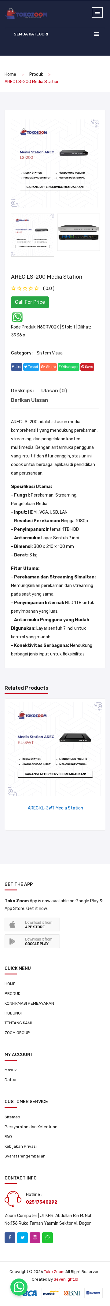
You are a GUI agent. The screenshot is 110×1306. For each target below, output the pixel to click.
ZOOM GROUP (17, 1032)
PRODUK (12, 993)
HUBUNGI (13, 1013)
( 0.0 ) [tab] (48, 288)
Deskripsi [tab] (22, 390)
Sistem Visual (50, 353)
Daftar (11, 1079)
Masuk (11, 1070)
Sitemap (12, 1117)
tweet (32, 367)
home (10, 74)
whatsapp (70, 367)
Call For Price (30, 302)
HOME (10, 983)
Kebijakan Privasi (21, 1146)
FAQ (8, 1136)
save (88, 367)
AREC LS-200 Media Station (46, 276)
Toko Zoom (54, 1271)
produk (36, 74)
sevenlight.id (66, 1279)
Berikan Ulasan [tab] (29, 400)
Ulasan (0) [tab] (54, 390)
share (50, 367)
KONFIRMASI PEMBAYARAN (29, 1003)
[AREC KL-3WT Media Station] (55, 749)
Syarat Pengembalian (25, 1156)
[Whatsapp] (17, 317)
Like (17, 367)
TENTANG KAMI (18, 1023)
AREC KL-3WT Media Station (55, 808)
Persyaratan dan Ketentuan (31, 1126)
